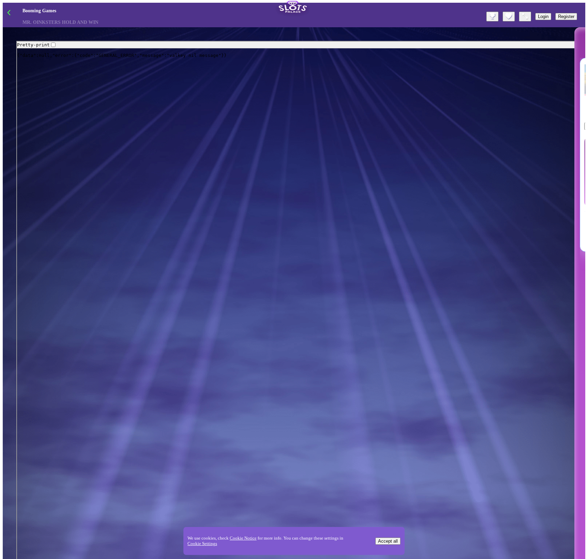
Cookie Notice (243, 538)
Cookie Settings (202, 543)
